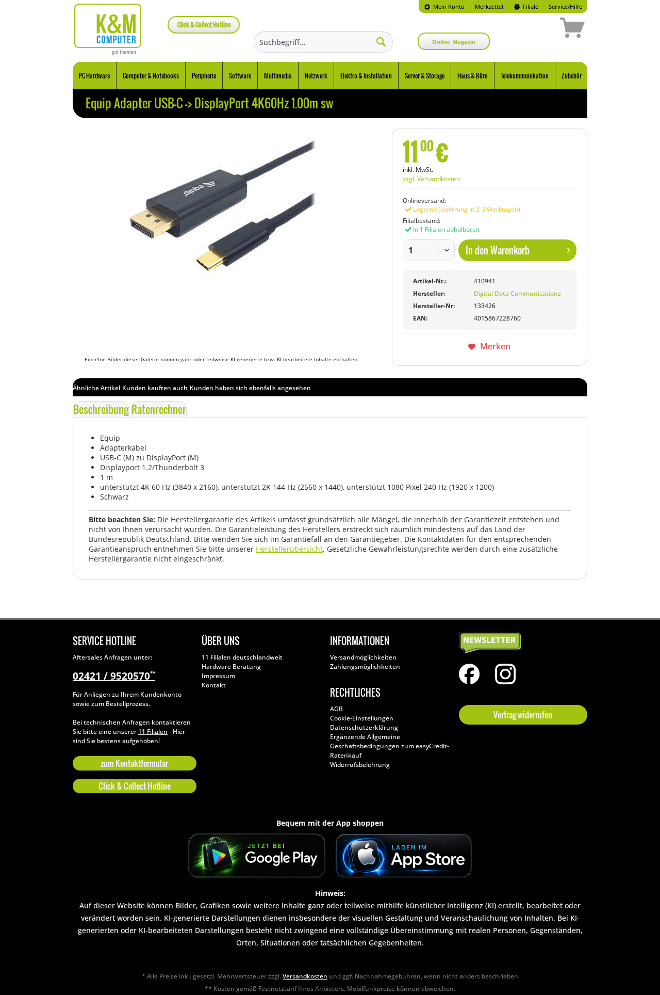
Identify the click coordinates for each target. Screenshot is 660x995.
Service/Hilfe (565, 6)
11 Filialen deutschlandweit (242, 657)
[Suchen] (381, 41)
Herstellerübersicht (289, 549)
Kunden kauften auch (155, 387)
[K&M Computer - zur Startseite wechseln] (108, 29)
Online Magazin (453, 41)
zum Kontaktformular (134, 763)
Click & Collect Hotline (203, 24)
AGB (336, 708)
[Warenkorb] (535, 29)
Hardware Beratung (231, 666)
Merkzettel (489, 6)
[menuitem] (444, 6)
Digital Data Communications (517, 293)
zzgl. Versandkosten (431, 178)
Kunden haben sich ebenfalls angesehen (250, 387)
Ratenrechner (158, 409)
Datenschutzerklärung (364, 727)
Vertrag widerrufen (522, 715)
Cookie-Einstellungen (361, 718)
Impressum (218, 675)
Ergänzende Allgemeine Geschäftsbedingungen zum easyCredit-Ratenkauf (389, 746)
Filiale (529, 6)
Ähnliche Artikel (96, 387)
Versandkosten (305, 976)
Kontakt (214, 685)
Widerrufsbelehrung (360, 764)
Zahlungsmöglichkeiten (365, 666)
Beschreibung (100, 409)
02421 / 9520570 (114, 676)
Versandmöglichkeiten (363, 657)
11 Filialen (153, 731)
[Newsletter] (521, 643)
